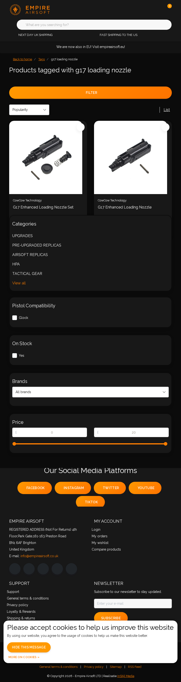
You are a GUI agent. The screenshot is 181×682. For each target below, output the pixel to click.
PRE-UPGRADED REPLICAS (36, 245)
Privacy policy (93, 667)
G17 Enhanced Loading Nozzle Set (43, 207)
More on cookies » (23, 657)
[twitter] (43, 568)
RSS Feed (134, 667)
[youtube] (57, 568)
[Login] (149, 9)
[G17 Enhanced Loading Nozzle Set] (48, 157)
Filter (91, 93)
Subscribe (111, 618)
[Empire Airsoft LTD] (38, 9)
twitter (111, 488)
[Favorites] (158, 9)
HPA (16, 264)
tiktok (91, 502)
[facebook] (15, 568)
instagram (74, 488)
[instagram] (29, 568)
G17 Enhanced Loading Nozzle (125, 207)
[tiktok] (71, 568)
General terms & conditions (59, 667)
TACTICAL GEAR (27, 273)
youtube (146, 488)
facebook (35, 488)
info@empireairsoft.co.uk (39, 556)
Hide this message (29, 647)
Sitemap (116, 667)
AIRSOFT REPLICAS (30, 254)
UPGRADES (22, 236)
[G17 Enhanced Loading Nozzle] (133, 157)
